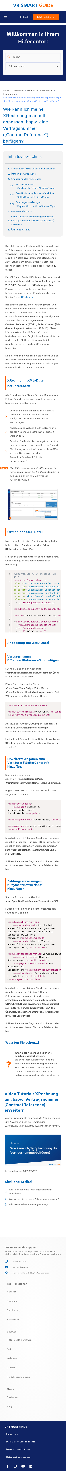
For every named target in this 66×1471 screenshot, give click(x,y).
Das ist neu (12, 1397)
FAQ (9, 1349)
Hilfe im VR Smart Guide (39, 90)
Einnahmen (9, 94)
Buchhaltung (14, 1310)
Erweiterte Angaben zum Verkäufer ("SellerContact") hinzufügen (36, 195)
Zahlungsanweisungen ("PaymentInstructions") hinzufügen (36, 204)
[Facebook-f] (8, 1466)
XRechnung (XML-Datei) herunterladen (33, 168)
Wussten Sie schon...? (23, 211)
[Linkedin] (31, 1466)
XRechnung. (27, 297)
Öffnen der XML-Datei (23, 173)
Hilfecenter (18, 90)
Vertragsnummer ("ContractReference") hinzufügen (35, 186)
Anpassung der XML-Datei (26, 178)
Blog (9, 1406)
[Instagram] (15, 1466)
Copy (56, 704)
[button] (5, 17)
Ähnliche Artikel (20, 229)
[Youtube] (23, 1466)
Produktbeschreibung (18, 1377)
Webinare (12, 1358)
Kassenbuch (13, 1319)
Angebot (11, 1291)
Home (6, 90)
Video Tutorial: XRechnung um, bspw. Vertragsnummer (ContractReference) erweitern (32, 220)
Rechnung (12, 1301)
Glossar (11, 1367)
